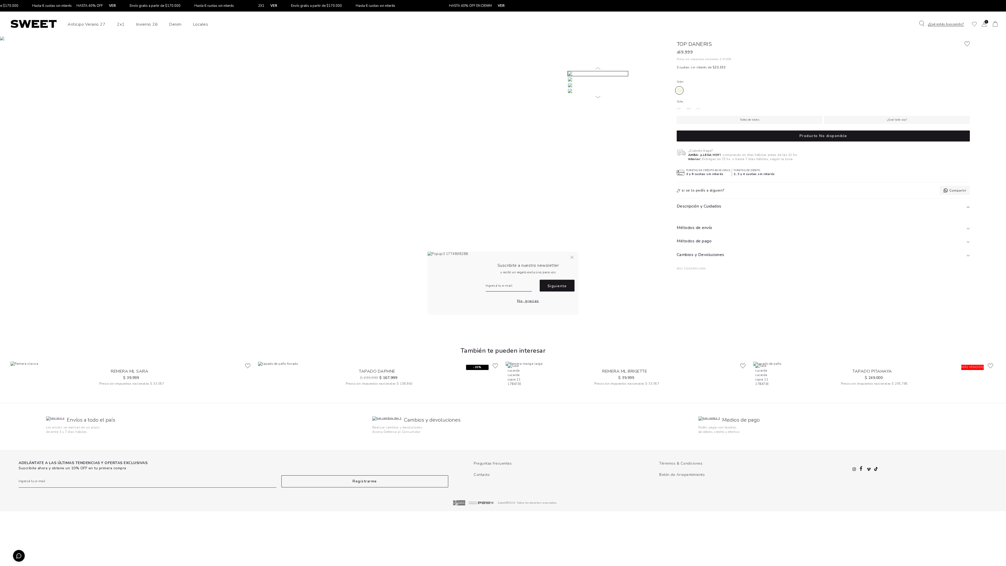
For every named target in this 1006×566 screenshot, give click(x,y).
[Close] (996, 9)
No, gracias (528, 300)
